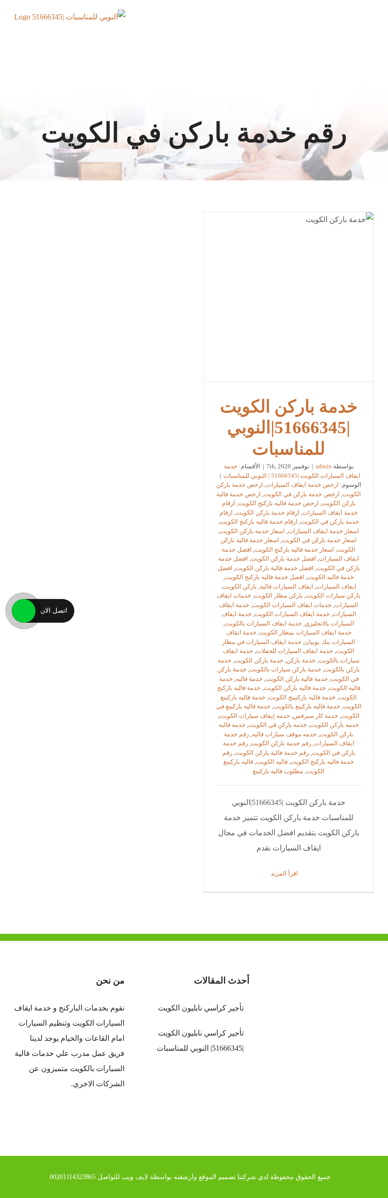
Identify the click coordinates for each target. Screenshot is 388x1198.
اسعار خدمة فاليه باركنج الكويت (294, 549)
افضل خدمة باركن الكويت (283, 558)
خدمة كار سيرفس (315, 715)
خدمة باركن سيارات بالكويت (285, 669)
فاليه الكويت (272, 761)
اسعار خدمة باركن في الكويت (319, 540)
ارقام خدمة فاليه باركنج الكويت (259, 521)
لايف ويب (135, 1176)
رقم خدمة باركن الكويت (281, 743)
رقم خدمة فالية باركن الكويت (272, 752)
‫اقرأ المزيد (285, 873)
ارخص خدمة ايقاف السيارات (302, 484)
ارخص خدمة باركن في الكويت (302, 494)
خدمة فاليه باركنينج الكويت (301, 697)
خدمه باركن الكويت (334, 724)
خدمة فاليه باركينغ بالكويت (306, 706)
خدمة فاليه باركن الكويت (295, 687)
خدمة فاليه (249, 678)
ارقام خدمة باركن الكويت (268, 512)
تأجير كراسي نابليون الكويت (200, 1008)
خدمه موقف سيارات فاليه (284, 734)
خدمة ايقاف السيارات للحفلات (294, 650)
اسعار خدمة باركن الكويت (252, 531)
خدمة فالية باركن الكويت (296, 678)
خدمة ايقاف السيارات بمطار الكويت (305, 632)
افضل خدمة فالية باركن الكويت (274, 568)
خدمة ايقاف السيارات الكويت (292, 613)
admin (324, 466)
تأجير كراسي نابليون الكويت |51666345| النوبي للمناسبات (200, 1040)
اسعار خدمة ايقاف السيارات (323, 531)
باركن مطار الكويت (278, 595)
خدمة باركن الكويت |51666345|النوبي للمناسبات (289, 297)
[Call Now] (23, 611)
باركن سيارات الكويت (333, 595)
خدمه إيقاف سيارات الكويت (254, 715)
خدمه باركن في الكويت (277, 724)
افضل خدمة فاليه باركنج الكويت (264, 577)
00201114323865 (73, 1176)
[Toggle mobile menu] (370, 26)
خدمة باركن (301, 660)
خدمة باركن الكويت (258, 660)
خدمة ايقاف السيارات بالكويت (263, 623)
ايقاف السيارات (336, 586)
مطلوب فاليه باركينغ (278, 771)
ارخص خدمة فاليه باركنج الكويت (278, 503)
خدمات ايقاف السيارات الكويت (292, 604)
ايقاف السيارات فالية (286, 586)
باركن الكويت (240, 586)
